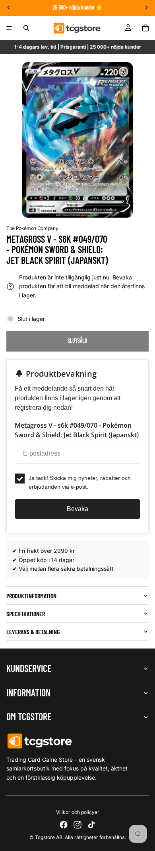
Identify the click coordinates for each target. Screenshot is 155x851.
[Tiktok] (91, 824)
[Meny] (9, 28)
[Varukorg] (145, 28)
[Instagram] (77, 824)
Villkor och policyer (77, 812)
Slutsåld (77, 340)
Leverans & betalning (33, 631)
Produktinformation (31, 595)
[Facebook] (63, 824)
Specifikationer (25, 613)
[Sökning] (26, 28)
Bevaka (77, 508)
